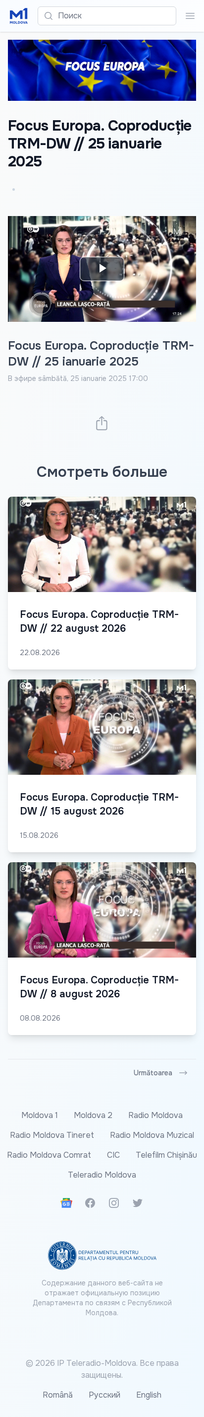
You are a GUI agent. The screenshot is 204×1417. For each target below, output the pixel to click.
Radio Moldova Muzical (152, 1135)
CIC (113, 1155)
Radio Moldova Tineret (52, 1135)
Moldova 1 (39, 1115)
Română (58, 1395)
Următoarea (153, 1072)
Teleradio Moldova (102, 1175)
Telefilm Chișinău (166, 1155)
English (148, 1395)
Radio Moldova (155, 1115)
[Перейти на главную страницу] (19, 16)
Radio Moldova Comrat (49, 1155)
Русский (104, 1395)
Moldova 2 (93, 1115)
